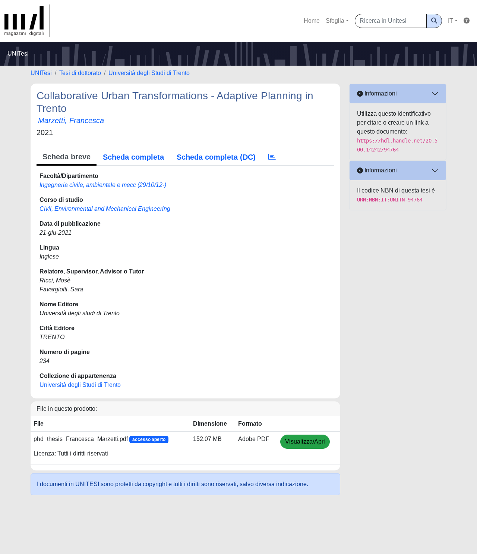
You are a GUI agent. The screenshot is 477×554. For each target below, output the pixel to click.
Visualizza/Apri (305, 441)
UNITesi (41, 73)
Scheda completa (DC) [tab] (216, 157)
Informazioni (380, 93)
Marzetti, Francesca (71, 120)
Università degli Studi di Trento (149, 73)
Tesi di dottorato (80, 73)
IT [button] (450, 21)
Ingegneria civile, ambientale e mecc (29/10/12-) (103, 185)
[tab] (272, 157)
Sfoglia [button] (335, 21)
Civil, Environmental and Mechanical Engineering (105, 209)
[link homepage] (27, 20)
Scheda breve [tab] (66, 157)
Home (312, 21)
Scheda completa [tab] (133, 157)
